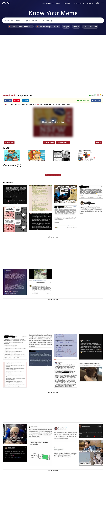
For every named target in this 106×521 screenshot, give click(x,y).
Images (66, 27)
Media (67, 3)
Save (17, 100)
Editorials (78, 3)
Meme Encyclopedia (51, 3)
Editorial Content (90, 27)
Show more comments (53, 175)
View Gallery (49, 143)
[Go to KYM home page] (6, 4)
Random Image (62, 143)
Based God (9, 95)
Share (8, 100)
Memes (76, 27)
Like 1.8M (96, 100)
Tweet (26, 100)
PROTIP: (6, 104)
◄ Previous (9, 143)
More (89, 3)
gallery (37, 104)
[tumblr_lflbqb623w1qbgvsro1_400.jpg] (53, 122)
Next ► (98, 143)
